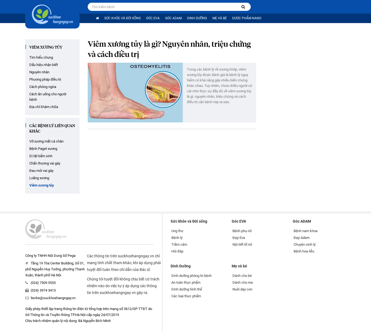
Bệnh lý (177, 238)
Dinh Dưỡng (197, 18)
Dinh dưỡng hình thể (186, 289)
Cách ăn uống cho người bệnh (47, 97)
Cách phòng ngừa (42, 87)
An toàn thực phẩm (185, 282)
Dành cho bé (242, 276)
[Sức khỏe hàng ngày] (52, 14)
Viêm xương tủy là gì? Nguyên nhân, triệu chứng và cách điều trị (169, 50)
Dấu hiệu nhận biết (43, 65)
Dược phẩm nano (246, 18)
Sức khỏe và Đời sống (122, 18)
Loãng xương (39, 178)
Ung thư (177, 231)
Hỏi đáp (177, 251)
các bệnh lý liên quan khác (52, 128)
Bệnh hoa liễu (304, 251)
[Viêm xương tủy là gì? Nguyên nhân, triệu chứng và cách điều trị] (135, 92)
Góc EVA (153, 18)
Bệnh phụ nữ (242, 231)
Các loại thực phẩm (186, 296)
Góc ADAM (173, 18)
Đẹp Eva (238, 238)
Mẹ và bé (219, 18)
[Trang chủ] (97, 18)
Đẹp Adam (302, 238)
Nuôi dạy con (242, 289)
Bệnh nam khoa (305, 231)
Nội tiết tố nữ (242, 244)
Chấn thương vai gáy (44, 163)
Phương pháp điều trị (45, 79)
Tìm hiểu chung (41, 57)
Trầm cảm (179, 244)
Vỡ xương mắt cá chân (46, 141)
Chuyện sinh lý (305, 244)
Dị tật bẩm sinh (40, 156)
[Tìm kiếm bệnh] (243, 7)
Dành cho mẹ (242, 282)
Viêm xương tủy (45, 47)
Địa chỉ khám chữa (43, 107)
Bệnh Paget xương (43, 149)
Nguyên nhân (39, 72)
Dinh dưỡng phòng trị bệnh (191, 276)
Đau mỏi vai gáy (41, 171)
